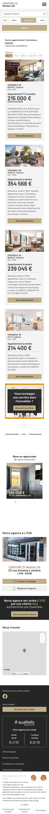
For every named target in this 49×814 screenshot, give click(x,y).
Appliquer (24, 28)
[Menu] (44, 4)
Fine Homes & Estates (12, 769)
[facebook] (5, 696)
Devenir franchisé (10, 757)
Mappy (26, 674)
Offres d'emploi (9, 751)
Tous (4, 20)
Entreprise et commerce (13, 763)
